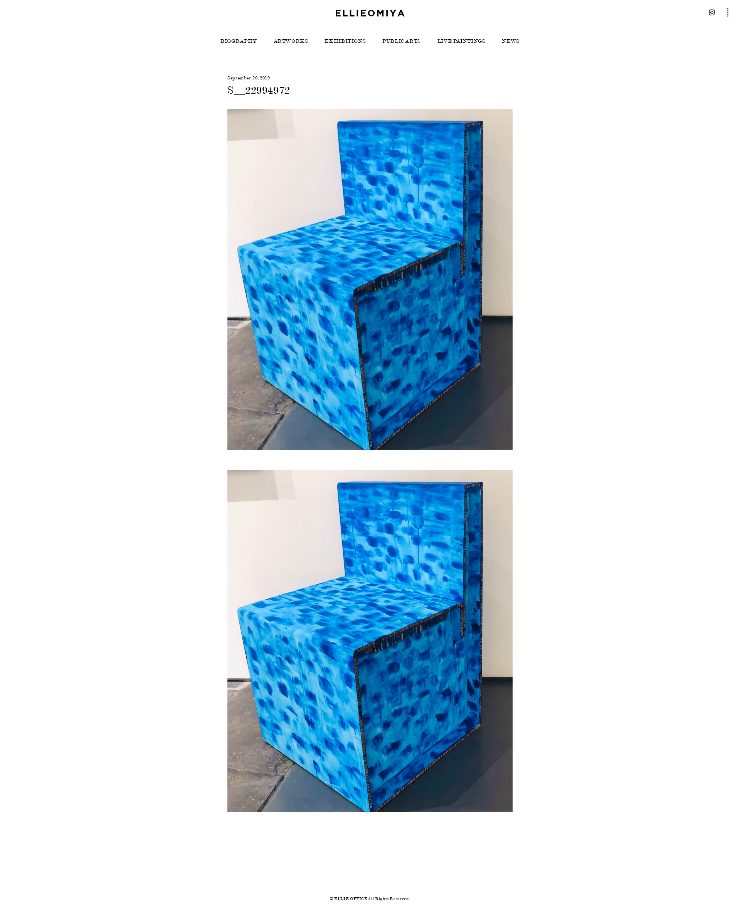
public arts (401, 41)
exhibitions (345, 41)
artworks (291, 41)
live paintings (461, 41)
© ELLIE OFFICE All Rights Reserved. (370, 898)
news (511, 41)
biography (238, 41)
